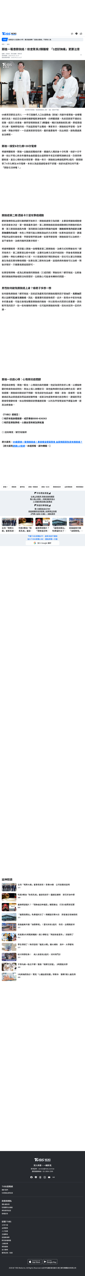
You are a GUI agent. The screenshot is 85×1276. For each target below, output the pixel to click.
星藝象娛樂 (6, 1237)
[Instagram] (44, 1177)
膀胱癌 (14, 487)
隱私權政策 (6, 1204)
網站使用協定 (6, 1210)
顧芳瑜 (22, 487)
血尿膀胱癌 (68, 487)
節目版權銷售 (6, 1240)
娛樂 (8, 44)
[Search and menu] (81, 33)
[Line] (36, 1177)
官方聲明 (5, 1250)
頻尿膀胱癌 (80, 487)
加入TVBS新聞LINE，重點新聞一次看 (42, 539)
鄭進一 (5, 487)
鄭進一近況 (45, 487)
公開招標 (5, 1243)
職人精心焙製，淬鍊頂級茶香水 (42, 499)
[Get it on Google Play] (50, 1261)
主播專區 (5, 1234)
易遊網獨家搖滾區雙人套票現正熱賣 (42, 511)
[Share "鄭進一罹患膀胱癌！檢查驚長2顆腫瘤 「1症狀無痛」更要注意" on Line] (76, 33)
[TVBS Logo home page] (9, 33)
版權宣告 (5, 1213)
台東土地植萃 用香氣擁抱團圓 (42, 496)
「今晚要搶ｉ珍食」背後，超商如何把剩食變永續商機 (27, 39)
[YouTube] (49, 1177)
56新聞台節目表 (7, 1193)
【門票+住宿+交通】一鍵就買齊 (42, 514)
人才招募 (5, 1231)
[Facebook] (31, 1177)
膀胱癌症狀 (57, 487)
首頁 (3, 44)
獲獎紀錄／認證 (7, 1253)
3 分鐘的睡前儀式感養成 (42, 501)
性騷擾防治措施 (7, 1207)
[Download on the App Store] (35, 1261)
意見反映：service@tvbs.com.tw (42, 1169)
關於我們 (5, 1190)
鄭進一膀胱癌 (33, 487)
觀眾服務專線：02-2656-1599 (42, 1171)
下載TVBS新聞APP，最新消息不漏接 (42, 536)
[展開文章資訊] (81, 55)
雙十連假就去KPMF (42, 509)
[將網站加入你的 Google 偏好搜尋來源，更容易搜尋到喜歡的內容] (42, 543)
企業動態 (5, 1228)
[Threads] (40, 1177)
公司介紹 (5, 1225)
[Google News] (53, 1177)
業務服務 (5, 1246)
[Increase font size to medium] (72, 33)
